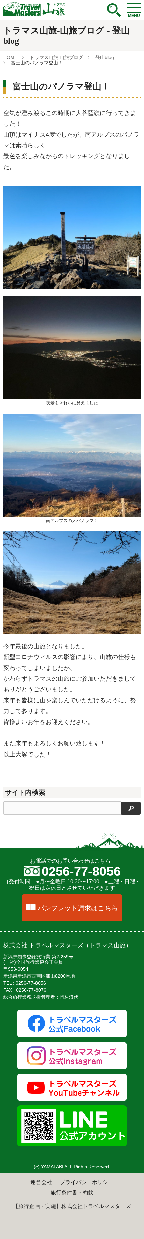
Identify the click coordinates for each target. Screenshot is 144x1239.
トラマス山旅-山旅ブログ (56, 57)
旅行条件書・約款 (72, 1192)
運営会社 (41, 1182)
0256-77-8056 (81, 871)
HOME (10, 57)
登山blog (104, 57)
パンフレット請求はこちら (78, 908)
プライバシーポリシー (87, 1182)
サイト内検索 (25, 792)
